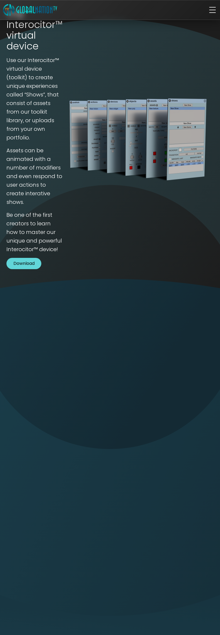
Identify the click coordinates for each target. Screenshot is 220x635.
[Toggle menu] (212, 10)
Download (24, 263)
